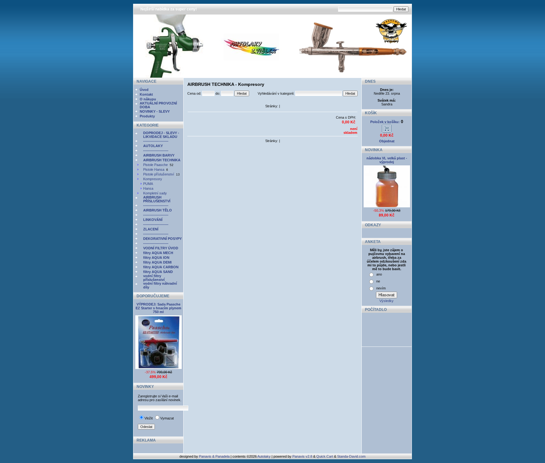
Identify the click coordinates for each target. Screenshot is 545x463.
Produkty (147, 116)
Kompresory (152, 179)
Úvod (144, 90)
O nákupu (148, 99)
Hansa (148, 188)
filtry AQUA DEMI (157, 262)
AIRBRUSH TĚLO (157, 210)
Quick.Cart (324, 456)
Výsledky (386, 301)
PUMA (148, 184)
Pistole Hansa (153, 169)
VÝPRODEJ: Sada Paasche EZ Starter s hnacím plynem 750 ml (158, 308)
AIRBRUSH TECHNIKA (161, 160)
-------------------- (155, 141)
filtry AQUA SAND (158, 272)
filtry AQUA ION (156, 257)
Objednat (387, 141)
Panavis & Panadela (215, 456)
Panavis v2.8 (302, 456)
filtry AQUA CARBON (161, 267)
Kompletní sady (155, 193)
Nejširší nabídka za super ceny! (168, 9)
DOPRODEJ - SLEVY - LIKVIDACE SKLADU (161, 135)
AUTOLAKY (153, 146)
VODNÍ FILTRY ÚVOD (160, 248)
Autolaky (264, 456)
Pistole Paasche (155, 165)
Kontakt (146, 94)
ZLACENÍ (150, 229)
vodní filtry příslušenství (154, 278)
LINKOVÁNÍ (152, 220)
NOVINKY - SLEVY (155, 111)
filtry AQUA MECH (158, 253)
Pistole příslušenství (158, 174)
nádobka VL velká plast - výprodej (386, 160)
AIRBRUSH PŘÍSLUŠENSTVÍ (156, 199)
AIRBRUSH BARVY (158, 155)
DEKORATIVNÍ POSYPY (162, 238)
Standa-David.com (351, 456)
